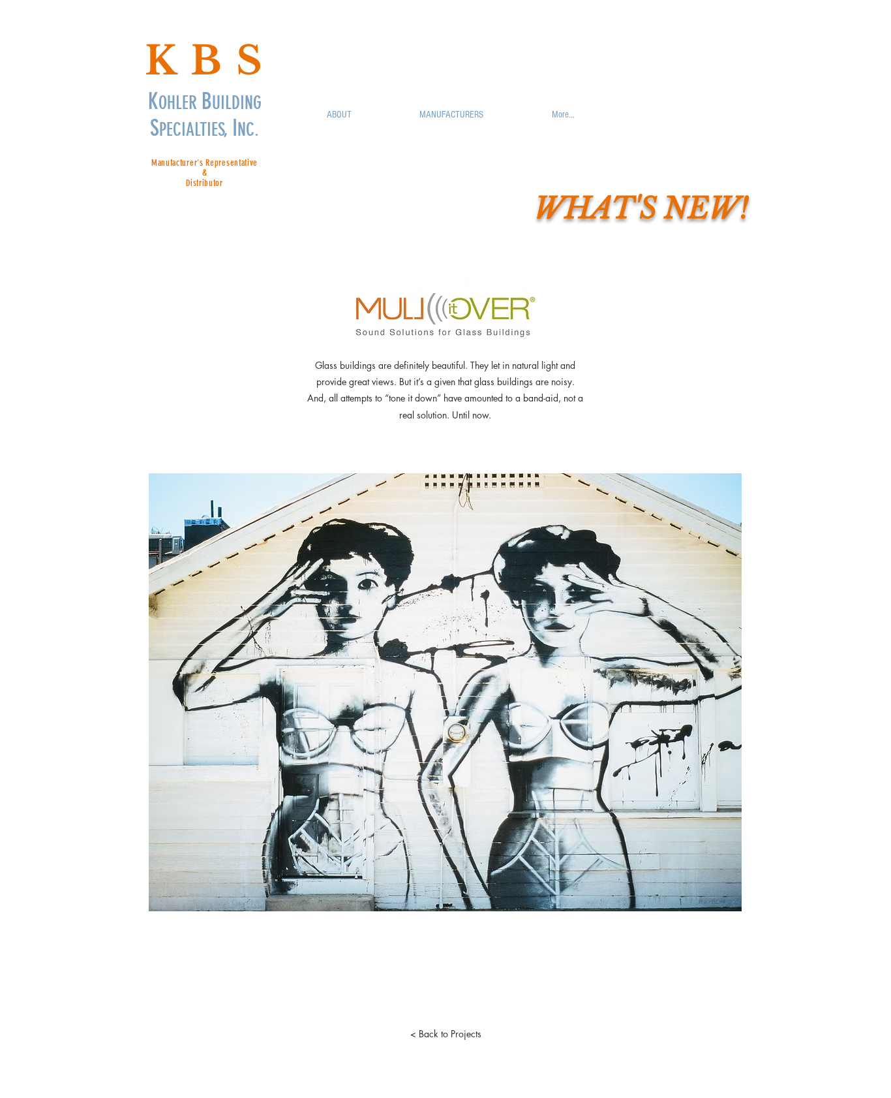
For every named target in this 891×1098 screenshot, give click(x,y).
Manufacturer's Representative (204, 162)
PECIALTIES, (195, 129)
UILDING (237, 103)
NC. (248, 129)
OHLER (180, 103)
